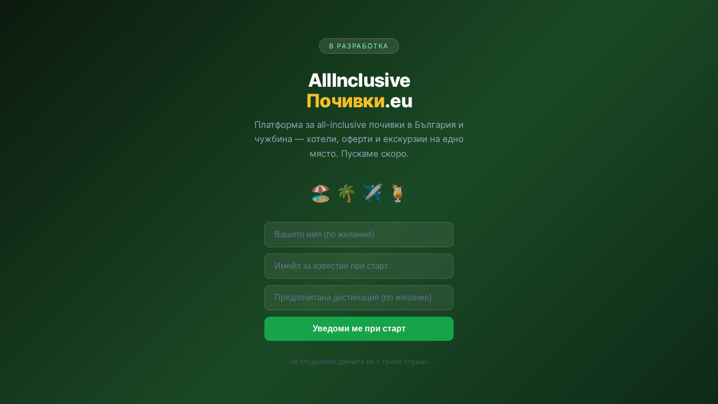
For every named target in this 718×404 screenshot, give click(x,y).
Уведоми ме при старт (359, 328)
